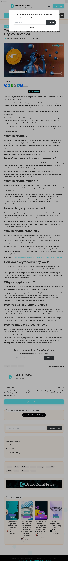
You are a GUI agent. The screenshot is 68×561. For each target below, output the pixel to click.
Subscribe (51, 22)
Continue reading (34, 27)
